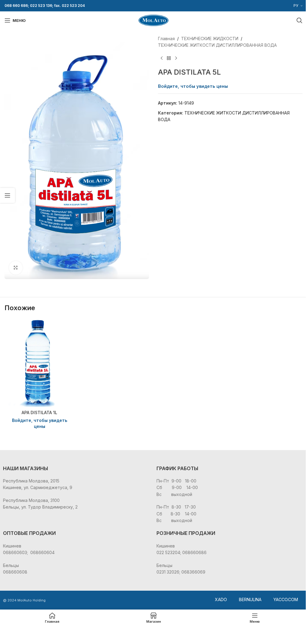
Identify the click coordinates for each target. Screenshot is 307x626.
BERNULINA (250, 599)
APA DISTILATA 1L (39, 412)
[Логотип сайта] (153, 19)
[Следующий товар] (176, 58)
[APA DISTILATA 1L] (39, 363)
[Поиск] (300, 20)
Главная (166, 38)
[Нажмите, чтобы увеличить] (15, 267)
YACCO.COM (285, 599)
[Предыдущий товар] (161, 58)
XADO (221, 599)
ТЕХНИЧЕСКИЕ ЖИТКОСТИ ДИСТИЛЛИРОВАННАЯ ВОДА (217, 45)
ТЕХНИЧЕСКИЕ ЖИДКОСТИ (209, 38)
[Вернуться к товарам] (168, 58)
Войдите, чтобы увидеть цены (193, 86)
